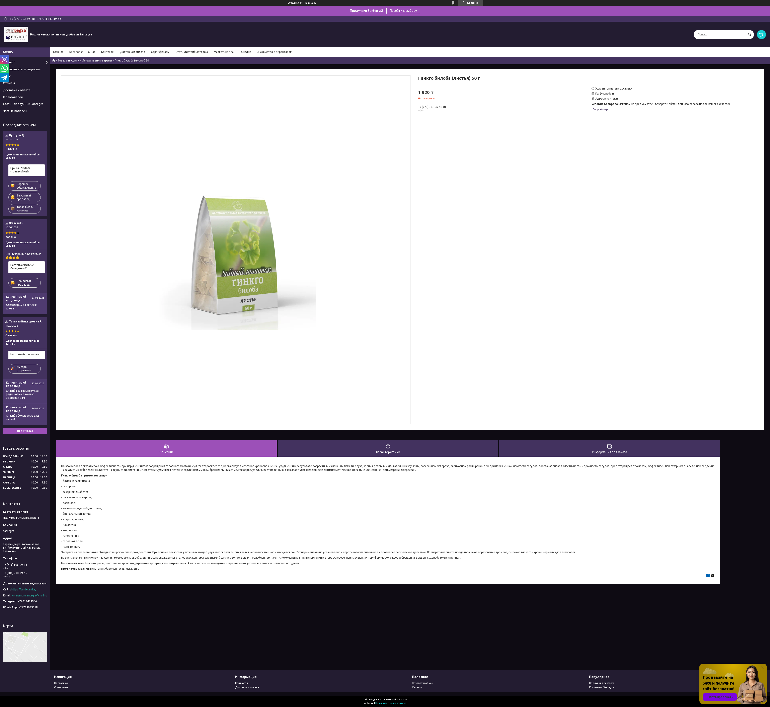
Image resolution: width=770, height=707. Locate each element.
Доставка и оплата (132, 51)
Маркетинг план (224, 51)
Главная (58, 51)
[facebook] (708, 576)
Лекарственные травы (97, 60)
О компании (61, 687)
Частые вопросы (15, 111)
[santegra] (16, 34)
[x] (712, 576)
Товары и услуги (68, 60)
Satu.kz (403, 699)
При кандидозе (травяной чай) (20, 169)
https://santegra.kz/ (23, 589)
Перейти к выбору (403, 10)
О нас (91, 51)
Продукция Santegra (601, 683)
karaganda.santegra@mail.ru (29, 595)
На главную (61, 683)
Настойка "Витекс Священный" (22, 266)
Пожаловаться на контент (390, 703)
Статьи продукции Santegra (23, 104)
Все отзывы (25, 430)
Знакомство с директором (274, 51)
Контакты (107, 51)
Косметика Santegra (601, 687)
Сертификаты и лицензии (22, 69)
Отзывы (9, 83)
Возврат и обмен (422, 683)
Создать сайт (296, 2)
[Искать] (749, 34)
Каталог (74, 51)
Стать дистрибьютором (191, 51)
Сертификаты (160, 51)
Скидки (246, 51)
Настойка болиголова (24, 354)
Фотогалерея (13, 97)
